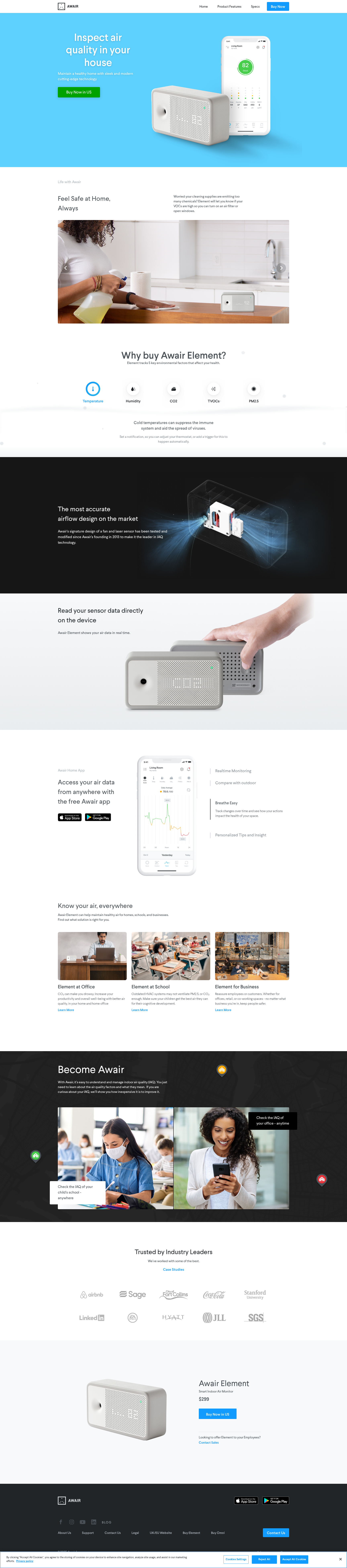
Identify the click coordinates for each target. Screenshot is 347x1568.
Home (203, 6)
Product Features (229, 6)
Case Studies (173, 1269)
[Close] (340, 1559)
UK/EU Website (161, 1533)
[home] (110, 6)
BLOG (107, 1522)
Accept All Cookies (294, 1559)
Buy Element (191, 1533)
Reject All (264, 1559)
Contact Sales (209, 1442)
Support (88, 1533)
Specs (255, 6)
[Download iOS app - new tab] (71, 817)
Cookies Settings (236, 1559)
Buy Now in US (79, 92)
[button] (66, 268)
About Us (64, 1533)
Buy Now (278, 6)
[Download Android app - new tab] (98, 817)
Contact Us (113, 1533)
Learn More (66, 1010)
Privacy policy (24, 1561)
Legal (135, 1533)
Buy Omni (218, 1533)
